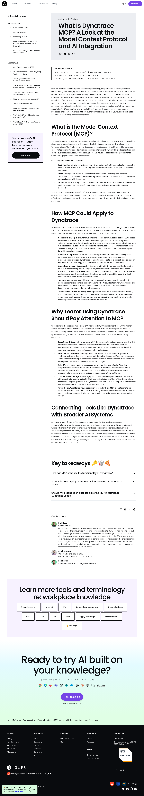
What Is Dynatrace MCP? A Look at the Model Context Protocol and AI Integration (68, 720)
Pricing (54, 4)
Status (62, 742)
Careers (90, 739)
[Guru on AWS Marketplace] (125, 755)
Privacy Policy (18, 791)
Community (38, 752)
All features (11, 749)
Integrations (11, 745)
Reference (17, 720)
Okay (33, 789)
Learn (36, 739)
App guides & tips (29, 720)
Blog (35, 755)
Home (9, 720)
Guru (69, 428)
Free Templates (93, 758)
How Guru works (13, 742)
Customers (38, 742)
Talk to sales (135, 4)
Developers (38, 749)
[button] (15, 4)
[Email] (60, 54)
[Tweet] (69, 54)
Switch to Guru (92, 755)
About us (90, 742)
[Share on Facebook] (73, 54)
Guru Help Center (67, 739)
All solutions (11, 752)
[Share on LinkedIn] (64, 54)
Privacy (41, 786)
